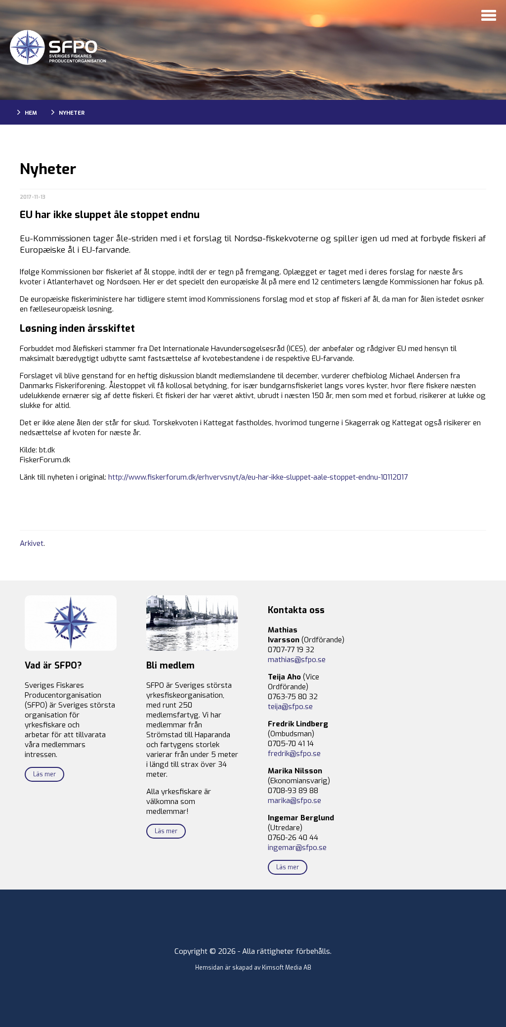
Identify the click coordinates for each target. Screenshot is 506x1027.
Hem (31, 113)
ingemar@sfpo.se (297, 847)
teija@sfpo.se (290, 707)
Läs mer (44, 774)
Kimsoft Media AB (286, 968)
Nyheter (71, 113)
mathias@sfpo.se (297, 660)
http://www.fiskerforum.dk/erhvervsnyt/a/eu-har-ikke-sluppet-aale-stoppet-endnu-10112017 (258, 477)
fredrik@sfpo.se (294, 754)
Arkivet (31, 543)
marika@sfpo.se (294, 800)
